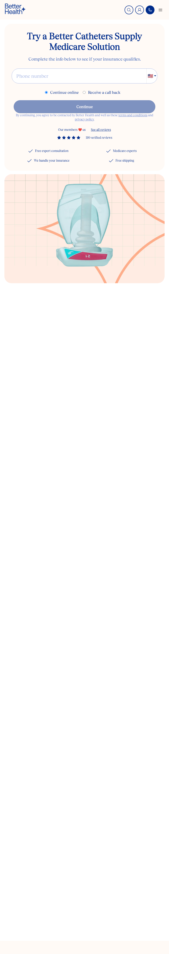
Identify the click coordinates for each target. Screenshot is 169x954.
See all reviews (101, 129)
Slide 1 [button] (76, 274)
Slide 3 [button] (97, 274)
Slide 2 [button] (86, 274)
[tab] (76, 274)
